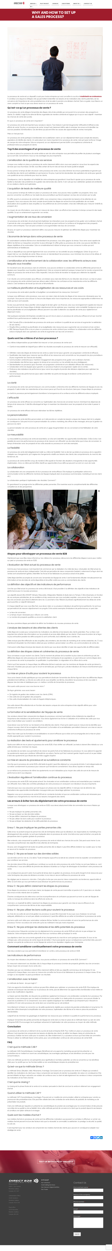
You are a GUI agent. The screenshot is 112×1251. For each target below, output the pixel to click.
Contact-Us (88, 3)
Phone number (79, 1202)
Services (33, 3)
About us (76, 3)
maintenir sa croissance (91, 96)
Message (77, 1216)
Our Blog (55, 3)
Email (76, 1209)
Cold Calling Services (48, 1185)
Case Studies (66, 3)
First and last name (81, 1187)
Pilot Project (44, 3)
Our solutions (45, 1182)
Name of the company (82, 1195)
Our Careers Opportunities (50, 1187)
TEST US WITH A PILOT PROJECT (56, 1161)
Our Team (44, 1189)
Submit (77, 1234)
